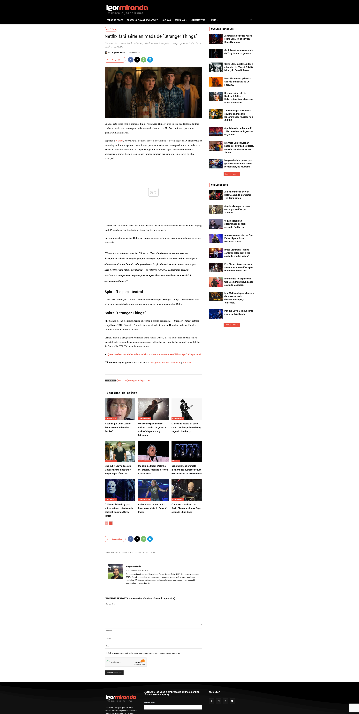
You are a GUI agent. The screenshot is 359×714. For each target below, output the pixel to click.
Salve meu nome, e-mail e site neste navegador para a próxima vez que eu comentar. (144, 653)
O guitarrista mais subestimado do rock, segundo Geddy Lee (235, 223)
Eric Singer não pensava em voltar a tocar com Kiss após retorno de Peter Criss (238, 267)
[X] (137, 60)
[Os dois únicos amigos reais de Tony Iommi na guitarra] (216, 53)
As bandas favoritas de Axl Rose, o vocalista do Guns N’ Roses (152, 508)
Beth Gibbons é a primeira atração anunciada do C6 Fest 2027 (237, 81)
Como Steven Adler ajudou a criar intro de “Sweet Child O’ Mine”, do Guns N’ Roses (238, 67)
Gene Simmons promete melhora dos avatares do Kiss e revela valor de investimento (187, 470)
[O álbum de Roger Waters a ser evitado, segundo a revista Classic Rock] (153, 451)
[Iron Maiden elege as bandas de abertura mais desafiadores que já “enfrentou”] (216, 296)
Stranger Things (136, 380)
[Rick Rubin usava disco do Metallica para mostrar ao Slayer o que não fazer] (120, 451)
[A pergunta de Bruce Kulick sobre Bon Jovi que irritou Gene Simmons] (216, 39)
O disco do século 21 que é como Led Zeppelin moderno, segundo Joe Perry (186, 427)
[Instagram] (218, 701)
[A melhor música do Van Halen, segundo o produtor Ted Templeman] (216, 195)
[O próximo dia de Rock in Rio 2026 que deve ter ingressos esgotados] (216, 131)
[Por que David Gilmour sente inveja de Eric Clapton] (216, 314)
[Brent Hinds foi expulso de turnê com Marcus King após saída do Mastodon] (216, 282)
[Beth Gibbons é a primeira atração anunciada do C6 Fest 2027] (216, 82)
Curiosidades (110, 418)
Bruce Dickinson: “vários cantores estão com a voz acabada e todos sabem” (237, 252)
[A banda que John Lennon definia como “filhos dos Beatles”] (120, 409)
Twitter (165, 362)
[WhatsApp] (143, 60)
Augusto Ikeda (118, 52)
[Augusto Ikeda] (106, 52)
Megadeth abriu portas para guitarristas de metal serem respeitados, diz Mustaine (238, 163)
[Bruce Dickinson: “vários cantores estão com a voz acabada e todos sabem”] (216, 253)
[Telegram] (150, 60)
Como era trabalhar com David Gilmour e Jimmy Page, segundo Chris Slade (186, 508)
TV (148, 380)
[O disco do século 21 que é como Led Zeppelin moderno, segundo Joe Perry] (187, 409)
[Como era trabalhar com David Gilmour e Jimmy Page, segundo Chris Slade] (187, 490)
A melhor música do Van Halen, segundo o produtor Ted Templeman (237, 194)
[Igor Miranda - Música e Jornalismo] (127, 9)
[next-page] (111, 523)
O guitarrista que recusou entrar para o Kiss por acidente (237, 209)
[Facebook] (131, 60)
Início (107, 552)
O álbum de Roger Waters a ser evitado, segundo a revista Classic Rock (153, 470)
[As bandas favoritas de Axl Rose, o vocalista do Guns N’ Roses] (153, 490)
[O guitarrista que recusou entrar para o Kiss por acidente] (216, 209)
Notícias (111, 29)
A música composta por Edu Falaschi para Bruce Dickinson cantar (238, 238)
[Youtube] (232, 701)
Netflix (122, 380)
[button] (251, 20)
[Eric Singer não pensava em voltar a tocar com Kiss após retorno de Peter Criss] (216, 267)
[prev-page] (106, 523)
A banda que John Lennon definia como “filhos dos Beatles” (118, 427)
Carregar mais (230, 174)
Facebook (175, 362)
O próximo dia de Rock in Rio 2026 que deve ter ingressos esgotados (238, 131)
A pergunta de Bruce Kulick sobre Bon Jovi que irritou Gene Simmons (238, 38)
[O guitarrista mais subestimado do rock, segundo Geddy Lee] (216, 224)
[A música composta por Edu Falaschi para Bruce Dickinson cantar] (216, 238)
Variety (119, 140)
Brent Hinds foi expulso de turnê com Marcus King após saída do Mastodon (238, 281)
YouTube (186, 362)
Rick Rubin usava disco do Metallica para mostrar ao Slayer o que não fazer (118, 470)
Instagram (155, 362)
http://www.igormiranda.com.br (137, 570)
